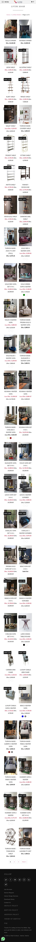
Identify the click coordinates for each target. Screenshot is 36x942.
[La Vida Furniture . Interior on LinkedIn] (29, 879)
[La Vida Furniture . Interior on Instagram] (24, 879)
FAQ (5, 923)
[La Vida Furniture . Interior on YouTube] (15, 879)
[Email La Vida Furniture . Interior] (6, 884)
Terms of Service (12, 919)
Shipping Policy (11, 914)
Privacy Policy (11, 906)
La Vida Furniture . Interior (16, 935)
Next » (24, 862)
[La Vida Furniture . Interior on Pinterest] (20, 879)
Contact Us (7, 902)
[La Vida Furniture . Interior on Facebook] (11, 879)
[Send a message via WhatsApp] (3, 939)
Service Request (9, 892)
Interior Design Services (11, 896)
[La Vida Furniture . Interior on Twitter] (6, 879)
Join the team (8, 889)
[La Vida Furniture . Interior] (18, 2)
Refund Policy (11, 910)
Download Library (9, 899)
